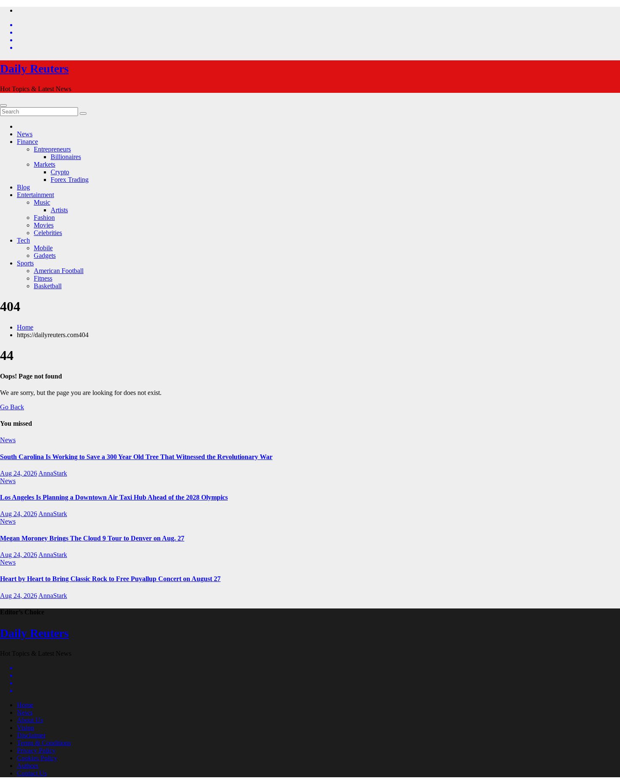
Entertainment (35, 194)
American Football (59, 270)
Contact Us (32, 773)
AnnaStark (52, 473)
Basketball (48, 285)
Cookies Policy (37, 758)
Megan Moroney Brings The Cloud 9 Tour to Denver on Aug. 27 (92, 538)
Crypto (60, 172)
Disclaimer (31, 735)
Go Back (12, 407)
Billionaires (66, 156)
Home (25, 327)
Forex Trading (70, 179)
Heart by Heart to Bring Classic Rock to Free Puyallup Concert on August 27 (110, 578)
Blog (23, 187)
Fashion (44, 217)
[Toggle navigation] (3, 105)
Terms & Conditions (44, 742)
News (24, 134)
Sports (25, 263)
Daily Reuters (34, 68)
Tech (23, 240)
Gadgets (45, 255)
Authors (27, 765)
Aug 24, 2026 (18, 473)
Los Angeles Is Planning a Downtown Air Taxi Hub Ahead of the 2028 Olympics (114, 497)
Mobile (43, 247)
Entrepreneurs (52, 149)
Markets (44, 164)
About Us (30, 720)
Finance (27, 141)
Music (42, 202)
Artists (59, 210)
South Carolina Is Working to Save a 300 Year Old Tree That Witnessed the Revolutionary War (136, 456)
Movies (44, 225)
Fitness (43, 278)
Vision (25, 727)
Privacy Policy (36, 750)
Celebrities (48, 232)
